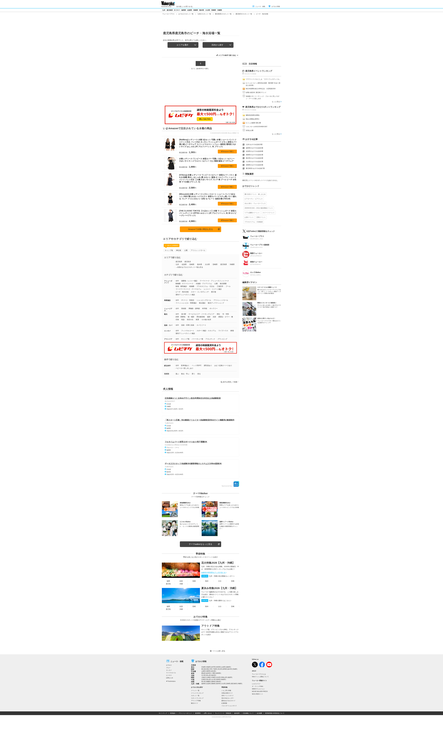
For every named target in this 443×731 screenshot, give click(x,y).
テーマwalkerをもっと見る (200, 544)
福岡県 (183, 10)
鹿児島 (168, 584)
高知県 (218, 681)
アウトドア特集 (210, 625)
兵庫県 (213, 677)
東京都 (203, 669)
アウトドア (168, 339)
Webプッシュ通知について (260, 676)
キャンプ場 (169, 250)
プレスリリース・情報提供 (223, 713)
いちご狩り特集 (226, 690)
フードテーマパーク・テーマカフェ (188, 289)
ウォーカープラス (168, 14)
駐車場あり (185, 365)
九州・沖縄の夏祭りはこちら (216, 600)
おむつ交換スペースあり (223, 365)
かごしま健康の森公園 (253, 123)
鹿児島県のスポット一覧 (223, 14)
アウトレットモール (198, 250)
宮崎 (232, 581)
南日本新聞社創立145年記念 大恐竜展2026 (260, 89)
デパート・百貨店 (187, 300)
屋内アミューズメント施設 (185, 295)
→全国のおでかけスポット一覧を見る (189, 267)
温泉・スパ (168, 325)
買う (193, 374)
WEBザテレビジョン (258, 689)
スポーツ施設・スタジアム (206, 331)
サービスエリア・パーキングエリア (201, 314)
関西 (192, 677)
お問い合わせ (208, 713)
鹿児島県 (170, 10)
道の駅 (183, 314)
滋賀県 (230, 677)
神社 (218, 314)
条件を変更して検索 (230, 382)
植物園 (191, 286)
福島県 (228, 667)
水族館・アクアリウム (204, 283)
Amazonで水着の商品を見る (200, 229)
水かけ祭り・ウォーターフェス (255, 203)
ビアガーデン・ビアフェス (254, 199)
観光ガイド (194, 703)
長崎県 (195, 10)
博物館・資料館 (194, 308)
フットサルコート (187, 331)
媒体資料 (237, 713)
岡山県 (208, 679)
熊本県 (201, 10)
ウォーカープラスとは (259, 674)
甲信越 (193, 671)
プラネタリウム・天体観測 (254, 222)
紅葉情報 (224, 703)
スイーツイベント (269, 213)
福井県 (213, 675)
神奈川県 (209, 669)
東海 (192, 673)
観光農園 (223, 283)
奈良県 (218, 677)
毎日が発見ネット (257, 694)
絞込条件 (167, 365)
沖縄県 (219, 10)
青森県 (208, 667)
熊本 (206, 581)
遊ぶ (177, 374)
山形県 (223, 667)
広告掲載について (248, 713)
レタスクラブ (256, 684)
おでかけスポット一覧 (185, 14)
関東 (192, 669)
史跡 (214, 317)
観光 (165, 314)
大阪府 (203, 677)
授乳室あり (208, 365)
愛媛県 (208, 681)
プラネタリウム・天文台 (205, 286)
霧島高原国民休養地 (252, 115)
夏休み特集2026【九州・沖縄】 (219, 588)
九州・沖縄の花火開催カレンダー (217, 576)
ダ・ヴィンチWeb (257, 686)
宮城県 (203, 667)
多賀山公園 (249, 130)
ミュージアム (168, 309)
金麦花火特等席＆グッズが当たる (213, 572)
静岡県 (218, 673)
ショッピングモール (204, 300)
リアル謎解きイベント (252, 213)
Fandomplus (172, 681)
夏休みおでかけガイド (228, 700)
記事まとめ (169, 678)
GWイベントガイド (227, 695)
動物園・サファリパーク (184, 283)
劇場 (232, 331)
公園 (185, 250)
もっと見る (276, 101)
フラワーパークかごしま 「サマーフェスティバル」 (263, 79)
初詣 (182, 319)
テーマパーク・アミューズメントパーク (214, 281)
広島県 (203, 679)
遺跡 (208, 317)
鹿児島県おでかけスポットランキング (263, 107)
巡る (199, 374)
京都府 (208, 677)
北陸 (192, 675)
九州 (163, 10)
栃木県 (230, 669)
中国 (192, 679)
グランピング (222, 339)
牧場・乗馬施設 (181, 286)
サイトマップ (163, 713)
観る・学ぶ (185, 374)
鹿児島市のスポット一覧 (244, 14)
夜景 (197, 319)
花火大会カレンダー (228, 698)
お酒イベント (249, 217)
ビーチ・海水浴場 (182, 292)
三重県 (213, 673)
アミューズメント (168, 282)
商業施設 (167, 300)
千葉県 (215, 669)
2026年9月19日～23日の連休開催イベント (259, 208)
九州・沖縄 (195, 684)
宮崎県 (213, 10)
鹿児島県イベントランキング (258, 71)
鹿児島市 (177, 10)
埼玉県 (220, 669)
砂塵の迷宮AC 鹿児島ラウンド (256, 92)
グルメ (168, 667)
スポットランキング (197, 698)
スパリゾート (201, 325)
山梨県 (203, 671)
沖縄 (181, 584)
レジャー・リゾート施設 (213, 289)
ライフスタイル (171, 673)
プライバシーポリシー (185, 713)
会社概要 (259, 713)
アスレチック (210, 339)
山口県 (213, 679)
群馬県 (225, 669)
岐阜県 (208, 673)
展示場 (213, 292)
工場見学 (220, 286)
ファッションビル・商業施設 (186, 303)
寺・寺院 (225, 314)
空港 (177, 319)
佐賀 (181, 581)
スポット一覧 (195, 695)
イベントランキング (197, 693)
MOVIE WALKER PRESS (260, 691)
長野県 (208, 671)
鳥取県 (218, 679)
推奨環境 (198, 713)
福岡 (168, 581)
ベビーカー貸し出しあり (184, 368)
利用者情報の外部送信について (274, 713)
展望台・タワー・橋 (225, 317)
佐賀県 (189, 10)
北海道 (193, 665)
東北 (192, 667)
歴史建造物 (201, 317)
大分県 (207, 10)
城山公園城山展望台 (252, 119)
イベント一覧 (195, 690)
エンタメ (167, 331)
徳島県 (213, 681)
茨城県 (235, 669)
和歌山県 (224, 677)
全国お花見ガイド (227, 693)
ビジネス (169, 675)
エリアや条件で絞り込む (227, 55)
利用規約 (172, 713)
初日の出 (190, 319)
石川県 (203, 675)
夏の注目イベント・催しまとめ (255, 194)
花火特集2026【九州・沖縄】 (218, 562)
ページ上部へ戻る (218, 651)
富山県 (208, 675)
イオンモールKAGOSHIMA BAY (256, 126)
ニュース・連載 (260, 6)
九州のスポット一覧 (204, 14)
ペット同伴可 (196, 365)
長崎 (194, 581)
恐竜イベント (261, 217)
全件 (177, 281)
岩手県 (213, 667)
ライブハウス (223, 331)
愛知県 (203, 673)
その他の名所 (206, 319)
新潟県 (213, 671)
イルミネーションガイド (229, 706)
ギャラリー (214, 308)
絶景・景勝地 (180, 317)
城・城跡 (191, 317)
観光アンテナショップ (216, 303)
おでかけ (169, 665)
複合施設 (202, 303)
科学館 (204, 308)
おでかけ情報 (276, 6)
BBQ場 (178, 250)
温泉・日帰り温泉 (187, 325)
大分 (219, 581)
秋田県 (218, 667)
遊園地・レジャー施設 (189, 281)
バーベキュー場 (197, 339)
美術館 (183, 308)
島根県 (223, 679)
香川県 (203, 681)
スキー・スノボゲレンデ (200, 292)
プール (228, 286)
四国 (192, 682)
